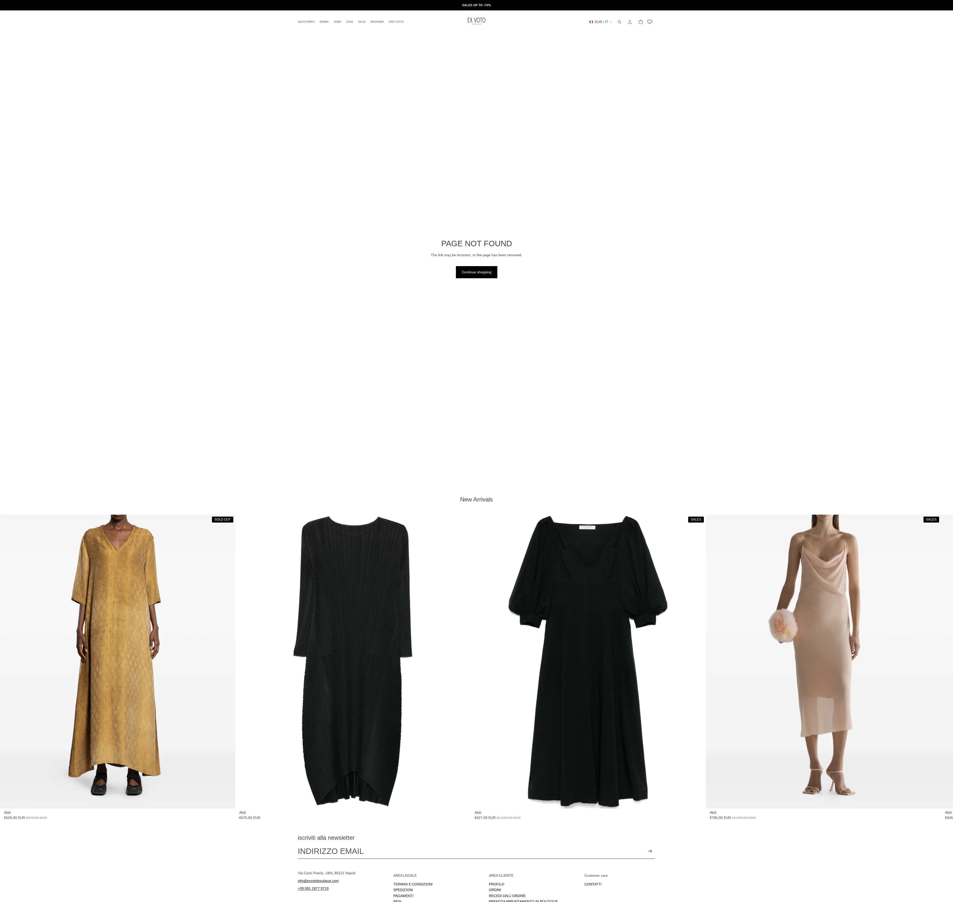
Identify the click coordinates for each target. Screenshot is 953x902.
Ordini (495, 890)
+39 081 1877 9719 (313, 888)
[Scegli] (462, 800)
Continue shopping (476, 272)
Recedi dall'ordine (507, 896)
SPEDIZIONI (403, 890)
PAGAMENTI (403, 896)
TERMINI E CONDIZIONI (413, 884)
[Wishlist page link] (649, 21)
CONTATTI (593, 884)
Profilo (496, 884)
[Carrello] (640, 21)
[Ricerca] (619, 21)
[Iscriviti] (650, 851)
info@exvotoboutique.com (318, 880)
